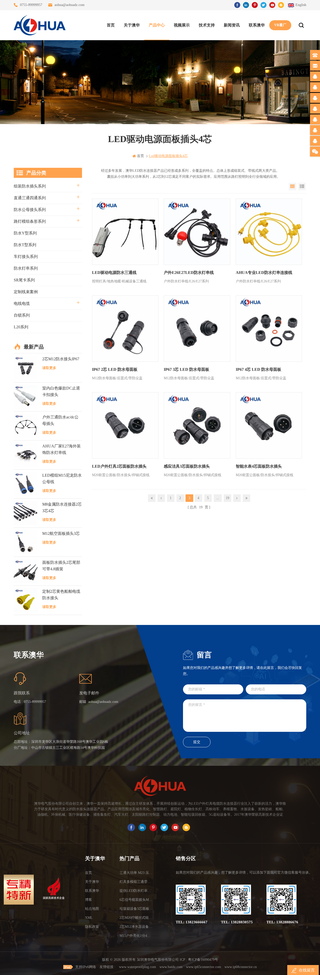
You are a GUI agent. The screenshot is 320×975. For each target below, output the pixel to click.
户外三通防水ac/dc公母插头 (60, 420)
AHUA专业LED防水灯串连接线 (264, 272)
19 (227, 498)
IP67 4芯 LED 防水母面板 (258, 369)
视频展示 (182, 25)
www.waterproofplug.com (137, 967)
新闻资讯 (232, 25)
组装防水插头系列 (30, 186)
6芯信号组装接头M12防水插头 (137, 900)
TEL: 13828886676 (282, 922)
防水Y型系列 (25, 233)
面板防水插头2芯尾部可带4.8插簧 (61, 565)
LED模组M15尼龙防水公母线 (62, 478)
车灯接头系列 (26, 256)
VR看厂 (280, 25)
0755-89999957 (31, 5)
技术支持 (207, 25)
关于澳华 (132, 25)
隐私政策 (92, 927)
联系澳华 (257, 25)
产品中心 (157, 25)
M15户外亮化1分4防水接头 (137, 936)
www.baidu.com (171, 967)
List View (302, 186)
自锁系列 (22, 315)
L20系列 (21, 327)
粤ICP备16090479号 (203, 960)
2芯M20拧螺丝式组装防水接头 (137, 918)
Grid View (292, 186)
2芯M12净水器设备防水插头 (137, 927)
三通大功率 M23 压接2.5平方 (137, 873)
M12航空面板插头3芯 (61, 533)
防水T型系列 (25, 245)
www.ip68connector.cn (240, 967)
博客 (88, 900)
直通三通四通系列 (30, 198)
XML (89, 918)
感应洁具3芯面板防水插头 (187, 466)
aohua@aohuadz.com (69, 5)
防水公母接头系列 (30, 209)
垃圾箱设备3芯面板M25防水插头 (137, 909)
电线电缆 (22, 303)
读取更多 (49, 368)
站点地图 (92, 909)
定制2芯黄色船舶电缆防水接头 (61, 594)
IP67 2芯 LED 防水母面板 (115, 369)
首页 (111, 25)
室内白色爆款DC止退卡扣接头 (61, 391)
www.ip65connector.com (203, 967)
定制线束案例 (26, 292)
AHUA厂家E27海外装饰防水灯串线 (61, 449)
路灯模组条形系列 (30, 221)
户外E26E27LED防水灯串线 (189, 272)
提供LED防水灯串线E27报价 (137, 891)
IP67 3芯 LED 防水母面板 (186, 369)
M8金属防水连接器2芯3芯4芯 (62, 507)
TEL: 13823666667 (192, 922)
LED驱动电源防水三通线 (114, 272)
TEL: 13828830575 (237, 922)
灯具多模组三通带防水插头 (137, 882)
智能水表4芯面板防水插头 (259, 466)
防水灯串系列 (26, 268)
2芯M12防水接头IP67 (60, 359)
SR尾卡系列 (24, 280)
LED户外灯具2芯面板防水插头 (119, 466)
